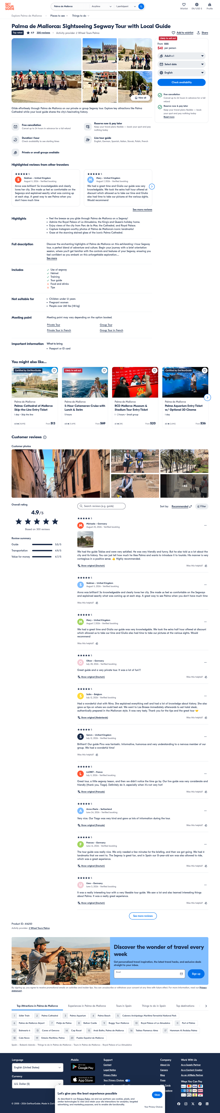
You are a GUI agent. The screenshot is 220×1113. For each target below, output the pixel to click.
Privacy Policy (110, 1075)
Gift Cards (165, 1085)
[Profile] (209, 4)
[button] (38, 33)
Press (162, 1080)
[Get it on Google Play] (83, 1067)
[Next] (152, 186)
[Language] (196, 4)
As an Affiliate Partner (192, 1075)
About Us (165, 1065)
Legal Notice (110, 1070)
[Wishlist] (184, 4)
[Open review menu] (205, 525)
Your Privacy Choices (114, 1080)
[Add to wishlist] (54, 370)
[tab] (37, 1006)
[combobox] (182, 506)
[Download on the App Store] (83, 1079)
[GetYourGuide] (9, 6)
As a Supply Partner (191, 1065)
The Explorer (166, 1090)
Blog (162, 1075)
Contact (107, 1065)
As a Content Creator (191, 1070)
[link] (35, 397)
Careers (164, 1070)
